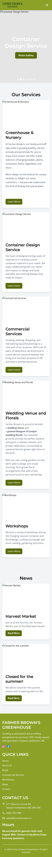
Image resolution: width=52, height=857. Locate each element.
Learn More (14, 201)
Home (5, 760)
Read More (14, 633)
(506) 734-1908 (13, 813)
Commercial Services (13, 775)
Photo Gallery (26, 55)
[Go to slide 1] (18, 79)
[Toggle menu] (47, 5)
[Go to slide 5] (29, 79)
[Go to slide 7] (34, 79)
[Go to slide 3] (23, 79)
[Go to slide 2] (20, 79)
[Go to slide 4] (26, 79)
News (5, 784)
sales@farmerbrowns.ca (18, 818)
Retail (5, 770)
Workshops (8, 779)
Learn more (14, 285)
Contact (6, 789)
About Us (7, 765)
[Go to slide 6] (31, 79)
